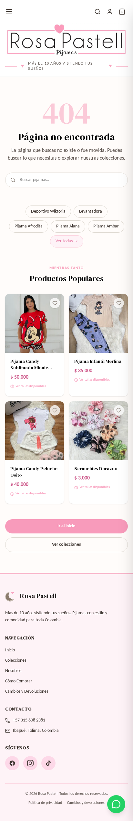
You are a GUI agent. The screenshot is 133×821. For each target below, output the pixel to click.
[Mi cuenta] (110, 11)
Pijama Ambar (106, 226)
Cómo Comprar (18, 681)
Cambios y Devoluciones (26, 691)
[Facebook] (12, 763)
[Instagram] (30, 763)
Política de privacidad (45, 803)
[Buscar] (97, 11)
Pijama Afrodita (29, 226)
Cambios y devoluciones (86, 803)
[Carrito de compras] (122, 11)
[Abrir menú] (9, 11)
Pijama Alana (68, 226)
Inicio (10, 650)
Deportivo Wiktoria (48, 211)
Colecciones (15, 660)
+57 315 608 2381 (29, 720)
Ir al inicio (66, 526)
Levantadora (90, 211)
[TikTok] (48, 763)
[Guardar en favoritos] (55, 303)
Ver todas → (67, 241)
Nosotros (13, 670)
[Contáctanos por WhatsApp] (116, 804)
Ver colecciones (66, 544)
